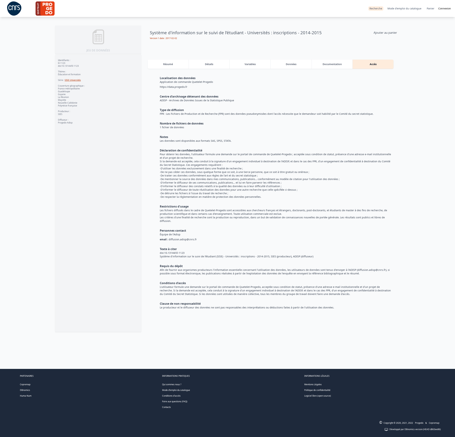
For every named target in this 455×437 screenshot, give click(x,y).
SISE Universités (73, 80)
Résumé (168, 64)
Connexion (444, 8)
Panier (430, 8)
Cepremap (25, 384)
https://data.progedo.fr (173, 86)
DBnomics (25, 390)
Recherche (376, 8)
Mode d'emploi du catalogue (404, 8)
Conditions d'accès (171, 395)
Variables (250, 64)
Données (291, 64)
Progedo (419, 422)
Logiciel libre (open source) (317, 395)
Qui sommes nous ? (171, 384)
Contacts (166, 407)
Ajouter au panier (385, 33)
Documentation (332, 64)
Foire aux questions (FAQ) (174, 401)
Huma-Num (25, 395)
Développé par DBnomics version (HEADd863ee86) (415, 429)
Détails (209, 64)
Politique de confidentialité (317, 390)
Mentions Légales (313, 384)
